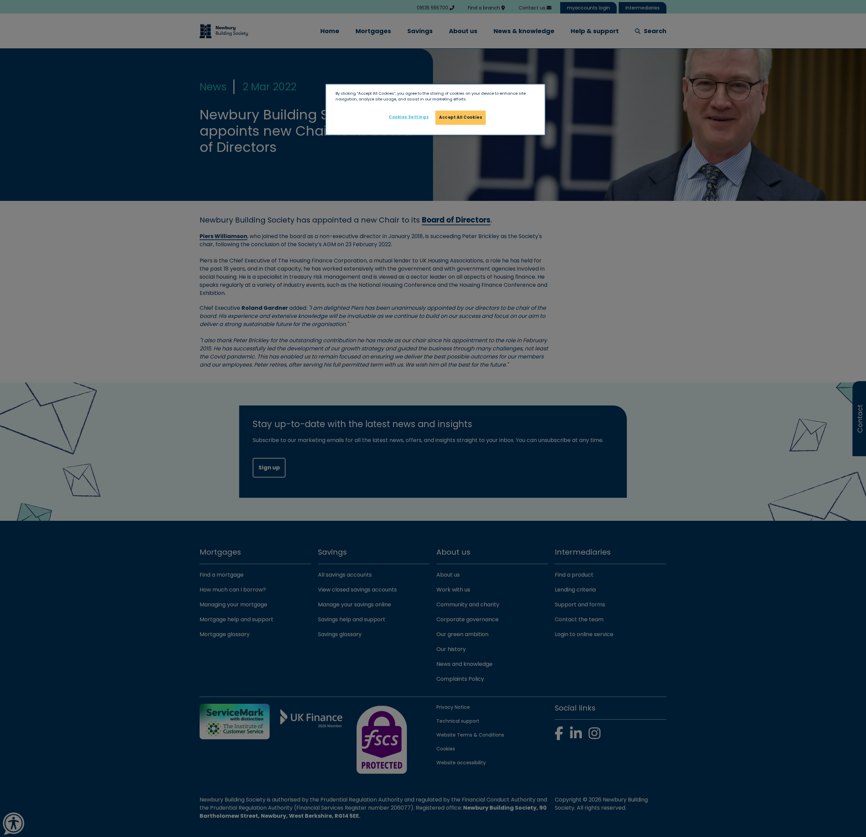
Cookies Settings (409, 117)
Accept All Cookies (460, 117)
